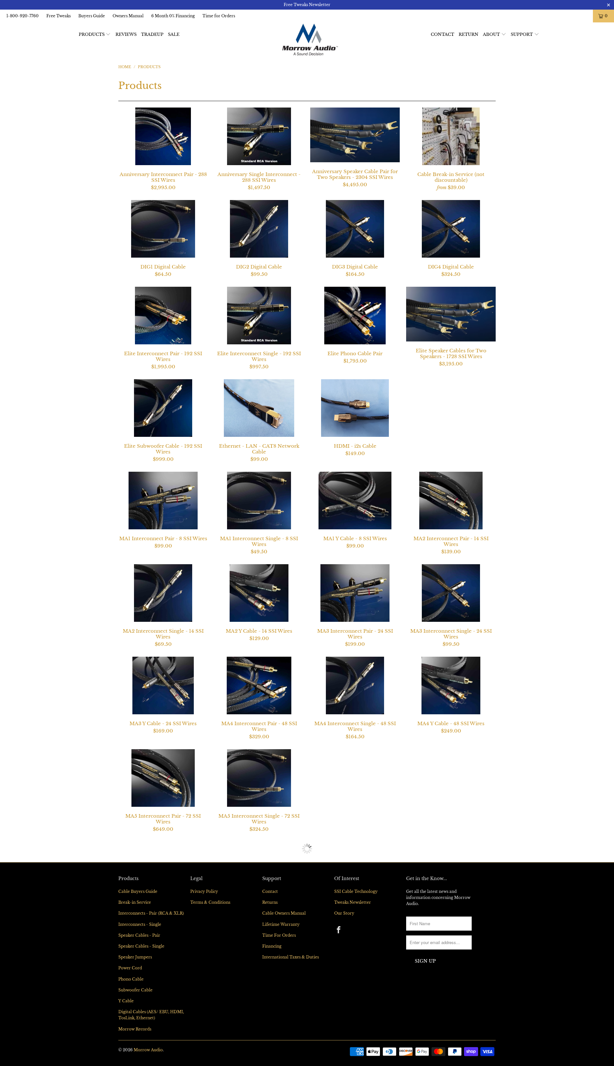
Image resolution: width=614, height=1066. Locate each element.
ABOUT (492, 34)
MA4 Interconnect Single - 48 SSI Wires (355, 685)
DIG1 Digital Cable (163, 229)
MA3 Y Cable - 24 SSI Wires (163, 685)
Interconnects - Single (139, 1016)
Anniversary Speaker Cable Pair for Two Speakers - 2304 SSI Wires (355, 135)
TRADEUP (152, 34)
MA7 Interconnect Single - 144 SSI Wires (451, 870)
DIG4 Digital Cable (451, 229)
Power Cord (130, 1060)
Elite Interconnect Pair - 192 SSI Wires (163, 315)
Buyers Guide (91, 15)
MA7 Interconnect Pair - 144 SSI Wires (355, 870)
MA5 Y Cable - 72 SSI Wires (355, 778)
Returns (270, 994)
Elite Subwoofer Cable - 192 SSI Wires (163, 408)
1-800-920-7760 (22, 15)
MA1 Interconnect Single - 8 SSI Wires (259, 500)
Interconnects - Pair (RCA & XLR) (151, 1005)
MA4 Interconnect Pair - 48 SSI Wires (259, 685)
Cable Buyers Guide (137, 984)
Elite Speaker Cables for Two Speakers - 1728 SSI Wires (451, 314)
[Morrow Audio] (310, 39)
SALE (173, 34)
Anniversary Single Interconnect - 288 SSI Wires (259, 136)
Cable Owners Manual (284, 1005)
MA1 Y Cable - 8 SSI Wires (355, 500)
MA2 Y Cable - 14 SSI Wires (259, 593)
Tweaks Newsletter (352, 994)
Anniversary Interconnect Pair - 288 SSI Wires (163, 136)
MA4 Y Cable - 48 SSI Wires (451, 685)
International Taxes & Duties (290, 1049)
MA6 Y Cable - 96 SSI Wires (259, 870)
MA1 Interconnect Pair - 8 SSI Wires (163, 500)
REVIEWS (126, 34)
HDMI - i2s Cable (355, 408)
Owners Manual (128, 15)
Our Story (344, 1005)
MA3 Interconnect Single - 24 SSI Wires (451, 593)
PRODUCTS (92, 34)
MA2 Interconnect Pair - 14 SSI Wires (451, 500)
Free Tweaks (58, 15)
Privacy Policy (204, 984)
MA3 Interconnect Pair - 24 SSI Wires (355, 593)
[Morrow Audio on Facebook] (339, 1023)
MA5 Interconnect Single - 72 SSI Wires (259, 778)
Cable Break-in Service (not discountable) (451, 136)
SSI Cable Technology (356, 984)
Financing (271, 1038)
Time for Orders (218, 15)
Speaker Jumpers (135, 1049)
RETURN (468, 34)
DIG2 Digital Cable (259, 229)
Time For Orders (279, 1027)
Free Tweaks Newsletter (307, 4)
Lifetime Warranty (281, 1016)
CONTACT (442, 34)
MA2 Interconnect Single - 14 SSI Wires (163, 593)
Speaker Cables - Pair (139, 1027)
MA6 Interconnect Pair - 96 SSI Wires (451, 778)
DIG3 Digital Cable (355, 229)
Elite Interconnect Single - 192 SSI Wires (259, 315)
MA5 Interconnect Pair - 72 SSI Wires (163, 778)
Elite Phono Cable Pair (355, 315)
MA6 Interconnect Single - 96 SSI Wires (163, 870)
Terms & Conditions (210, 994)
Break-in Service (134, 994)
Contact (270, 984)
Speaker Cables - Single (141, 1038)
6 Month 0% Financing (173, 15)
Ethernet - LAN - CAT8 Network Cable (259, 408)
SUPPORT (522, 34)
